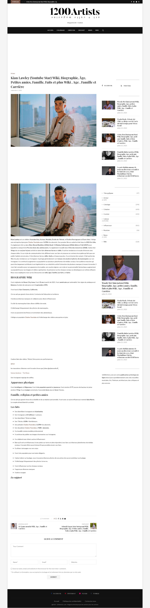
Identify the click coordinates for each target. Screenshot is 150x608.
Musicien (121, 230)
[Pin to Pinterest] (62, 519)
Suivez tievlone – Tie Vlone (20, 373)
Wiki (97, 30)
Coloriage (61, 30)
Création (71, 30)
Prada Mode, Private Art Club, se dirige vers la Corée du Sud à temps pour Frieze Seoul (127, 122)
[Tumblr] (138, 2)
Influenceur (121, 225)
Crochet (81, 30)
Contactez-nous (90, 601)
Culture (106, 219)
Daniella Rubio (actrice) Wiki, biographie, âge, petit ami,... (44, 2)
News (90, 30)
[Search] (103, 30)
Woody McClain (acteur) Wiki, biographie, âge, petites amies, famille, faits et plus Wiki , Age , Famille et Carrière (128, 106)
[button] (22, 2)
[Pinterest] (133, 2)
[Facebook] (131, 2)
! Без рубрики (121, 193)
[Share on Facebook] (58, 519)
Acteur (106, 198)
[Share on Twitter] (60, 519)
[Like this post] (56, 519)
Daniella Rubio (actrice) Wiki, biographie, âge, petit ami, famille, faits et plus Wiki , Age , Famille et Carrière (128, 155)
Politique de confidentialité (72, 601)
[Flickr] (136, 2)
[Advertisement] (53, 56)
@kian (13, 364)
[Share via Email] (65, 519)
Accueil (50, 30)
